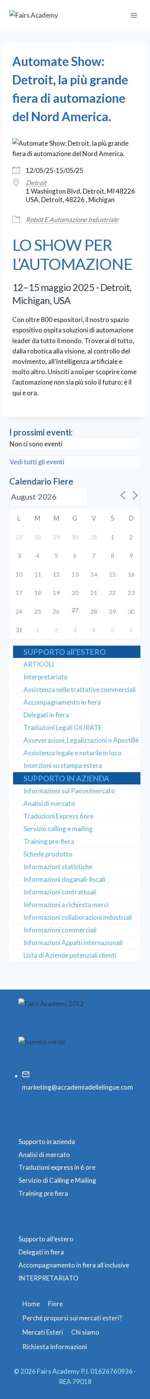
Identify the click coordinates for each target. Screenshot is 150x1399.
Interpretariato (45, 677)
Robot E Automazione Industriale (72, 219)
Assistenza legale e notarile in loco (72, 753)
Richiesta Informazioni (54, 1347)
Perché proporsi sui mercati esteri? (72, 1318)
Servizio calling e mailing (58, 829)
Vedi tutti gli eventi (37, 462)
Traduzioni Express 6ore (58, 816)
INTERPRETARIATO (48, 1278)
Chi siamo (85, 1332)
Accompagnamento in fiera (62, 702)
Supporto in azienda (46, 1142)
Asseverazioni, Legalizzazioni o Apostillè (81, 740)
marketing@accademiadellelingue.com (77, 1087)
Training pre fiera (43, 1193)
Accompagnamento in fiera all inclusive (73, 1265)
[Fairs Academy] (47, 15)
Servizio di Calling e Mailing (57, 1180)
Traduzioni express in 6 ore (56, 1167)
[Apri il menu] (134, 15)
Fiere (55, 1304)
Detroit (36, 183)
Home (31, 1304)
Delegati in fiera (46, 715)
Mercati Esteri (42, 1332)
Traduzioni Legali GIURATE (62, 727)
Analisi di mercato (49, 803)
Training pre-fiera (48, 841)
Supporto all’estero (45, 1239)
